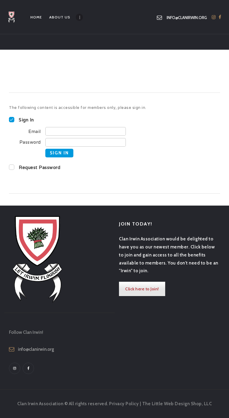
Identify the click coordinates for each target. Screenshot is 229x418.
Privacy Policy (124, 403)
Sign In (59, 153)
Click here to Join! (142, 289)
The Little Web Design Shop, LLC (177, 403)
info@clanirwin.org (36, 349)
